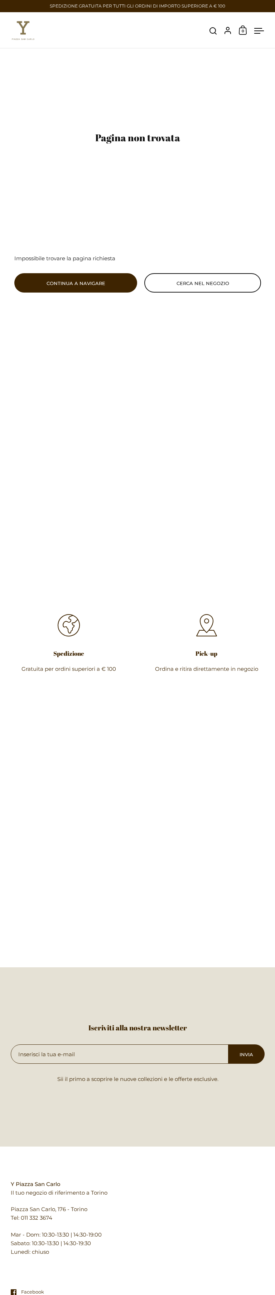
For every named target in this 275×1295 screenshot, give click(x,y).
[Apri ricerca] (213, 31)
